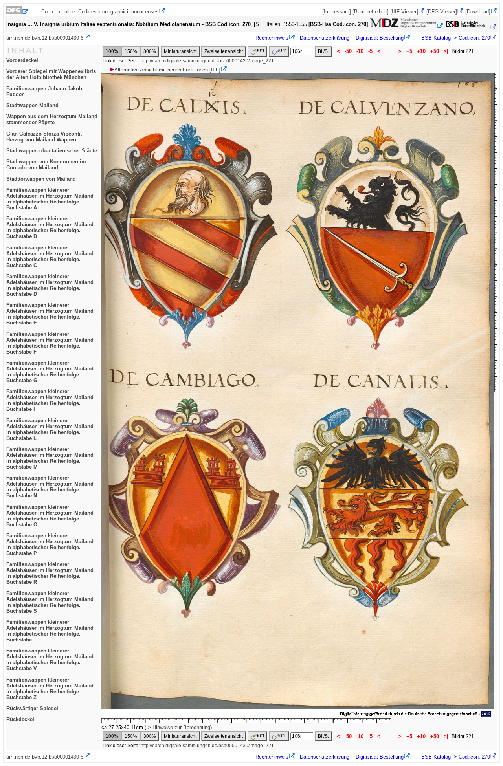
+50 (435, 51)
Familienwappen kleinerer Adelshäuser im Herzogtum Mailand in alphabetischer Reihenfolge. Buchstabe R (50, 573)
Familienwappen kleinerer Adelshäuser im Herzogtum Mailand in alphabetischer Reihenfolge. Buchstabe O (50, 516)
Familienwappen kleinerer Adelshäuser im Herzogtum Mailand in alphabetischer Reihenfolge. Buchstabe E (50, 314)
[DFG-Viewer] (441, 12)
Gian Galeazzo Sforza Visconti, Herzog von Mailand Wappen (44, 137)
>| (446, 51)
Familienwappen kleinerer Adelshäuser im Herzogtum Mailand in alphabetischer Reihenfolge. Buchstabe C (50, 256)
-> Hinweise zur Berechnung (178, 727)
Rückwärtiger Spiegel (32, 708)
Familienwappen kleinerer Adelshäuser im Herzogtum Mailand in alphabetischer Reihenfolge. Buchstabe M (50, 458)
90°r (281, 50)
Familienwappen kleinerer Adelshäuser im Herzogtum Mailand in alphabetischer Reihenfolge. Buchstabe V (50, 659)
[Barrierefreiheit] (370, 12)
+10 (421, 51)
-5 (370, 51)
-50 (348, 51)
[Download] (477, 12)
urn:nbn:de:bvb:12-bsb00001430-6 (44, 38)
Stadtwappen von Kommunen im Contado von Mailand (46, 164)
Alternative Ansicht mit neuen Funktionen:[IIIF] (167, 70)
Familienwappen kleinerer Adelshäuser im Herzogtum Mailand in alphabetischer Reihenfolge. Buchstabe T (50, 631)
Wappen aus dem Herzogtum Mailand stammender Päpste (51, 119)
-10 (360, 51)
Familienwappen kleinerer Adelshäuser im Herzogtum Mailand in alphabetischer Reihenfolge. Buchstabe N (50, 486)
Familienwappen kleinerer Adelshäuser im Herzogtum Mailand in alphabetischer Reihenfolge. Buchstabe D (50, 285)
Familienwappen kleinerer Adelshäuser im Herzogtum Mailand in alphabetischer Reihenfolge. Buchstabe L (50, 429)
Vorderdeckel (22, 60)
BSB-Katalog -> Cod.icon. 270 (455, 38)
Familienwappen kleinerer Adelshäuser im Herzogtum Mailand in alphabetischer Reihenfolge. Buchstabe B (50, 227)
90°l (259, 50)
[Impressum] (336, 12)
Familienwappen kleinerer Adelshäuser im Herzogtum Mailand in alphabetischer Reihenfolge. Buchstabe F (50, 343)
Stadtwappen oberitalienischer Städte (51, 151)
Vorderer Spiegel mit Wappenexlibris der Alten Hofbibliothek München (51, 74)
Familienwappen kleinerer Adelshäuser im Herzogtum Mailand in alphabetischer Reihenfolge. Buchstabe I (50, 400)
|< (337, 51)
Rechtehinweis (271, 38)
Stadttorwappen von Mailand (41, 179)
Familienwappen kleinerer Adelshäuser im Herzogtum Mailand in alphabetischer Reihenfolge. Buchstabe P (50, 544)
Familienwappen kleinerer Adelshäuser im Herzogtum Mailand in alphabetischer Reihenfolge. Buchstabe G (50, 371)
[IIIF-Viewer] (404, 12)
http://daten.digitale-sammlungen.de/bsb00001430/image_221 (207, 61)
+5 (409, 51)
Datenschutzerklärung (324, 38)
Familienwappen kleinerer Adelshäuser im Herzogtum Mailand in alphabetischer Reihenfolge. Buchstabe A (50, 199)
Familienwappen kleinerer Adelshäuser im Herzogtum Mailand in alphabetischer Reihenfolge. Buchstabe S (50, 602)
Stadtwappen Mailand (32, 105)
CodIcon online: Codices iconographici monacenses (100, 12)
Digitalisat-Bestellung (380, 38)
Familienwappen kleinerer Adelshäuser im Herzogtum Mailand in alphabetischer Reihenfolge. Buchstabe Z (50, 688)
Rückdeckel (20, 719)
